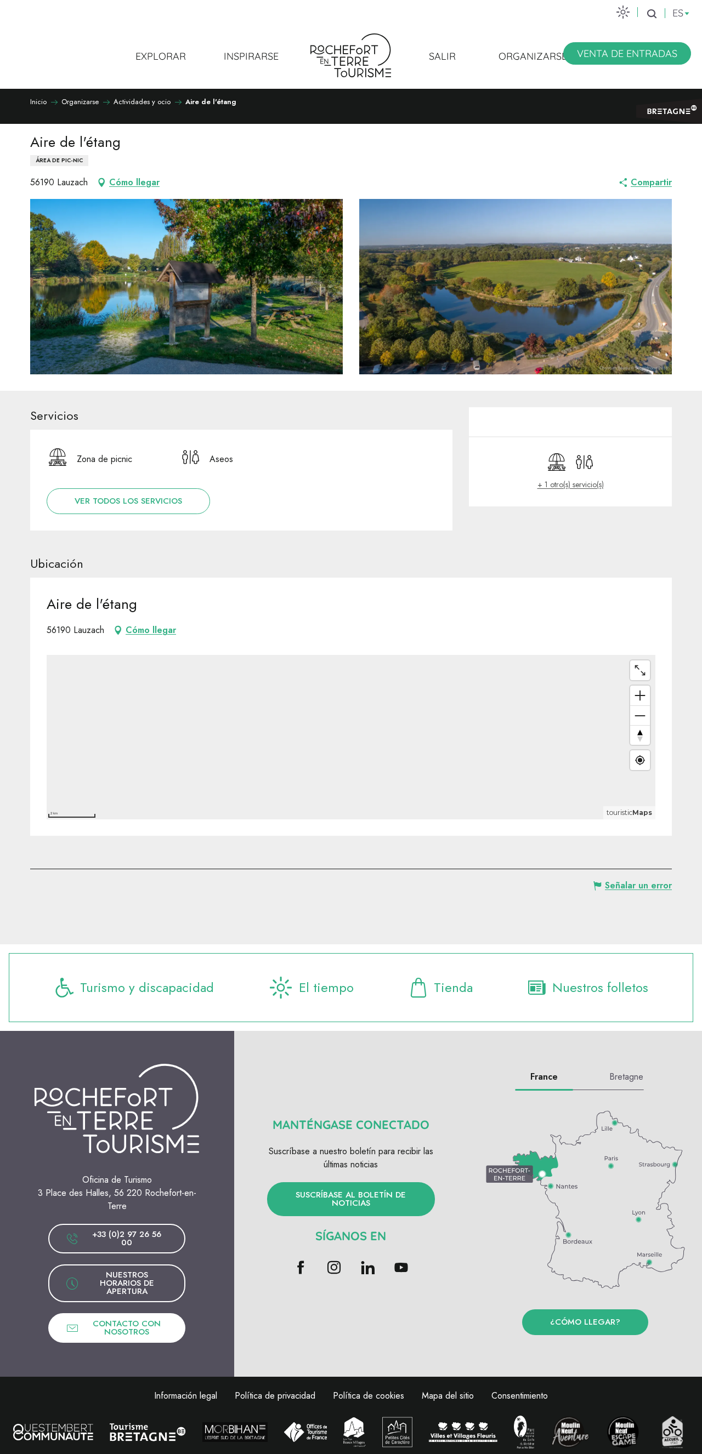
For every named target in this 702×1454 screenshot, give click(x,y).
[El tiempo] (623, 12)
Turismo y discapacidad (147, 987)
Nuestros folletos (600, 987)
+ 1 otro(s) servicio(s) (570, 485)
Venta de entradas (627, 53)
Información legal (185, 1395)
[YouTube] (401, 1268)
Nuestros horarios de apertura (127, 1283)
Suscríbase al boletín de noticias (351, 1199)
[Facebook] (301, 1268)
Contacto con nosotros (127, 1328)
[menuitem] (161, 56)
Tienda (453, 987)
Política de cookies (368, 1395)
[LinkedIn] (367, 1268)
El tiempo (326, 987)
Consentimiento (519, 1395)
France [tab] (544, 1076)
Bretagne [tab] (626, 1076)
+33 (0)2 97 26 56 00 (126, 1238)
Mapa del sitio (448, 1395)
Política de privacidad (275, 1395)
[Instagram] (334, 1268)
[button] (651, 14)
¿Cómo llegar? (585, 1322)
